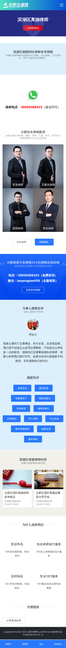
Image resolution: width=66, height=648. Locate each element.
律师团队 (44, 242)
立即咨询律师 (33, 289)
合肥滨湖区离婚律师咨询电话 (16, 495)
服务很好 (33, 439)
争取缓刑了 (21, 398)
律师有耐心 (44, 408)
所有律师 (21, 242)
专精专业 (22, 388)
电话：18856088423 (23, 275)
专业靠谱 (21, 408)
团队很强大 (45, 398)
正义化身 (54, 418)
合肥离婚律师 (13, 620)
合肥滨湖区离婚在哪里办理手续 (48, 495)
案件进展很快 (22, 428)
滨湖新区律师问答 (12, 501)
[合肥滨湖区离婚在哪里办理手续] (48, 479)
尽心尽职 (33, 418)
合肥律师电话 (33, 28)
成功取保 (43, 388)
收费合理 (46, 428)
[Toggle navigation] (61, 5)
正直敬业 (11, 418)
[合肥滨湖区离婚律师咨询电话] (17, 479)
